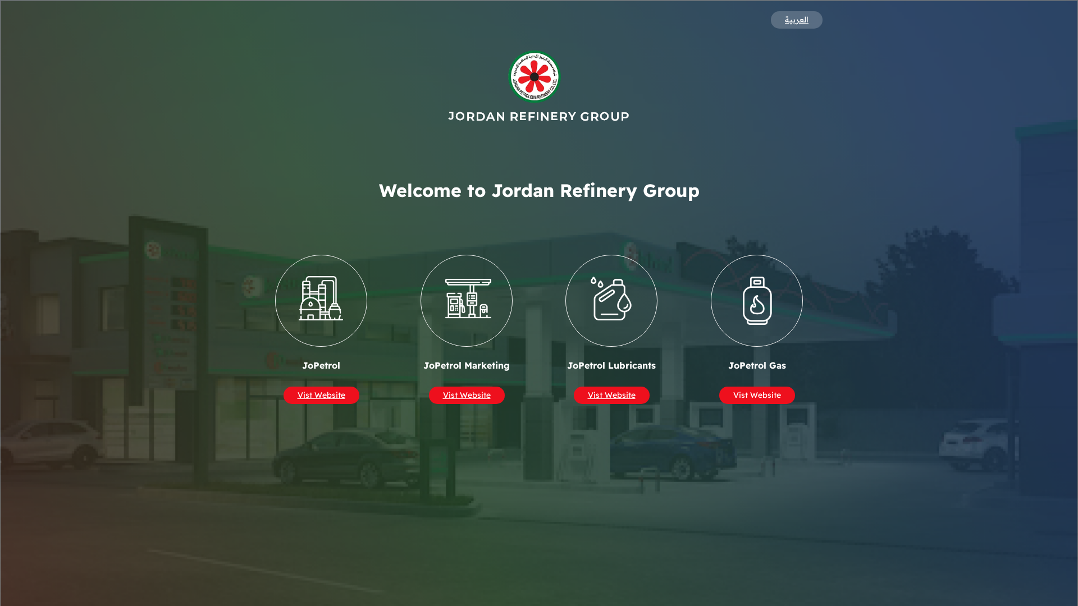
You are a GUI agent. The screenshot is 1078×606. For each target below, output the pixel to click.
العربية (796, 20)
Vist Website (321, 396)
